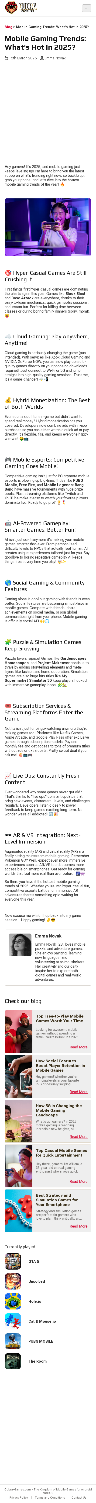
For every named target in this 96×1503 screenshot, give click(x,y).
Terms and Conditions (50, 1497)
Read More (79, 1047)
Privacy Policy (19, 1497)
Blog (8, 27)
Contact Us (79, 1497)
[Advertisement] (48, 113)
